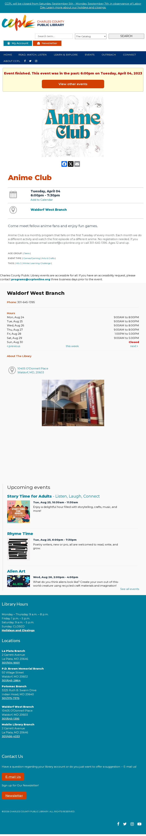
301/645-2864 (11, 680)
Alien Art (16, 571)
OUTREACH (109, 54)
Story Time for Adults (53, 496)
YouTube (37, 61)
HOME (8, 54)
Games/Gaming (31, 258)
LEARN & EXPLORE (66, 54)
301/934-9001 (11, 662)
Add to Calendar (42, 199)
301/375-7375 (10, 698)
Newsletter (49, 43)
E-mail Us (13, 777)
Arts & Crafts (48, 258)
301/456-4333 (11, 736)
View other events (73, 84)
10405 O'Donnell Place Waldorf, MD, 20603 (32, 370)
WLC (18, 263)
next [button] (133, 346)
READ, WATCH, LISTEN (32, 54)
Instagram (32, 61)
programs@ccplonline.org (30, 279)
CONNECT (130, 54)
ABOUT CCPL (12, 61)
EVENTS (90, 54)
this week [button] (72, 346)
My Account (20, 43)
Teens (27, 253)
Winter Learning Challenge (37, 263)
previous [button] (14, 346)
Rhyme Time (20, 533)
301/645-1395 (10, 718)
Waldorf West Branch (49, 209)
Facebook (26, 61)
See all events (129, 589)
